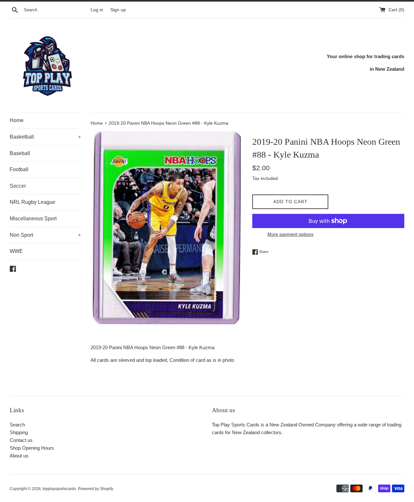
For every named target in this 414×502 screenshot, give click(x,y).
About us (19, 455)
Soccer (18, 186)
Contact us (21, 440)
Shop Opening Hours (32, 448)
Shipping (19, 432)
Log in (97, 9)
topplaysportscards (59, 488)
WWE (16, 251)
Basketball (45, 137)
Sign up (118, 9)
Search (17, 424)
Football (19, 169)
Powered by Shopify (95, 488)
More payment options (290, 234)
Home (17, 120)
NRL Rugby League (32, 202)
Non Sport (45, 235)
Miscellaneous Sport (33, 218)
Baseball (20, 153)
